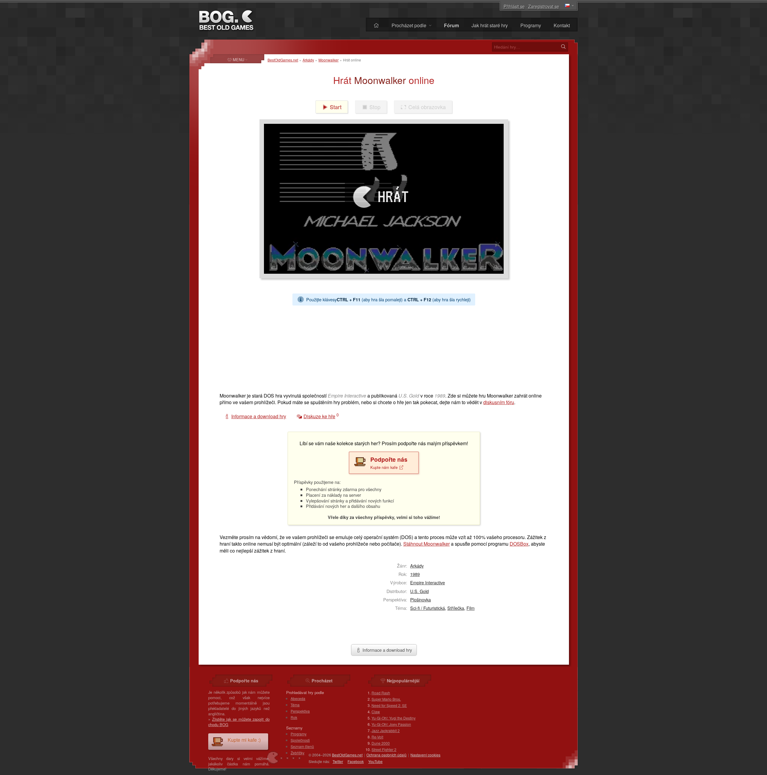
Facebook (356, 761)
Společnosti (300, 740)
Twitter (338, 761)
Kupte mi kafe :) (244, 739)
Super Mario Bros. (386, 699)
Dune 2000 (381, 743)
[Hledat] (563, 46)
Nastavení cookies (425, 754)
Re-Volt (377, 736)
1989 (415, 574)
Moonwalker (328, 59)
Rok (294, 717)
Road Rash (381, 692)
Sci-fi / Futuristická (427, 608)
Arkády (308, 59)
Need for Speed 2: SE (389, 705)
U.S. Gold (419, 591)
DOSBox (519, 543)
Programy (530, 25)
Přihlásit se (514, 6)
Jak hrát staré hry (490, 25)
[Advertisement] (381, 347)
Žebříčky (297, 752)
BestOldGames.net (283, 59)
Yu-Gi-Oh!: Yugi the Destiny (394, 717)
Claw (376, 711)
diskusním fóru (498, 402)
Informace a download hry (386, 650)
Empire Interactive (427, 582)
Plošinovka (420, 599)
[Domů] (376, 25)
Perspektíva (300, 711)
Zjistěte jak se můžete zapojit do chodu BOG (239, 721)
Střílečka (455, 608)
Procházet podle (410, 25)
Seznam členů (302, 746)
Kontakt (562, 25)
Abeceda (298, 698)
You (375, 761)
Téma (295, 704)
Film (470, 608)
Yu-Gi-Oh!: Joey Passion (391, 724)
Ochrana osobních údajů (386, 754)
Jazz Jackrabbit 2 (386, 730)
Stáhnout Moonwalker (426, 543)
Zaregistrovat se (543, 6)
